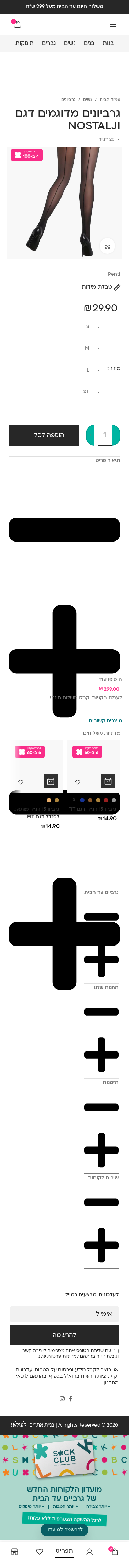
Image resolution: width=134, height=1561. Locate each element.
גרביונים (68, 100)
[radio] (51, 328)
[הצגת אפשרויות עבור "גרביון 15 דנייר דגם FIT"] (108, 781)
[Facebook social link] (71, 1399)
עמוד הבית (110, 100)
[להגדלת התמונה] (107, 246)
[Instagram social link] (62, 1399)
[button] (64, 1530)
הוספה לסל (49, 436)
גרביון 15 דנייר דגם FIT (92, 809)
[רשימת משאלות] (39, 1551)
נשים (87, 100)
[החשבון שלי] (89, 1551)
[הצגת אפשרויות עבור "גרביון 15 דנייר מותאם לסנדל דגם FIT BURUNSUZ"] (51, 781)
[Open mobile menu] (113, 24)
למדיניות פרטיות (62, 1357)
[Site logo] (65, 24)
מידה (114, 368)
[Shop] (14, 1551)
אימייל (104, 1314)
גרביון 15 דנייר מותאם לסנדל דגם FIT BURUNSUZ (36, 817)
